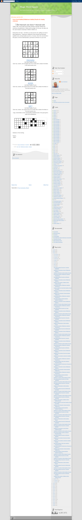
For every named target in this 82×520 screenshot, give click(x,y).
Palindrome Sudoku (24, 146)
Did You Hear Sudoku (58, 171)
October (55, 257)
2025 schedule (56, 140)
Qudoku (30, 146)
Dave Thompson (21, 144)
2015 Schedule (56, 125)
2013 (54, 497)
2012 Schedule (56, 121)
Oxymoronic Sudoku (58, 195)
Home (30, 184)
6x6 (19, 146)
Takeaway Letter (57, 215)
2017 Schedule (56, 128)
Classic (55, 164)
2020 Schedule (56, 132)
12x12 (55, 112)
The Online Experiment (58, 242)
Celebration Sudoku (57, 162)
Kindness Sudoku (57, 183)
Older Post (45, 184)
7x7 (54, 149)
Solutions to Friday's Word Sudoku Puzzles (62, 304)
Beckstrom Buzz (57, 233)
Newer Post (14, 184)
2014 (54, 496)
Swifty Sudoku (56, 214)
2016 (54, 493)
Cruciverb (55, 234)
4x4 (17, 146)
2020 (54, 487)
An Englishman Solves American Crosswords (62, 237)
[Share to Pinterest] (39, 144)
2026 (54, 249)
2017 (54, 492)
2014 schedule (56, 124)
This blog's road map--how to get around (61, 102)
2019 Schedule (56, 131)
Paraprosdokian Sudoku (58, 198)
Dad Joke (55, 168)
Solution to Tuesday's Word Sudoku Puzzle (62, 334)
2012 (54, 499)
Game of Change (57, 175)
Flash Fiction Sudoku (58, 172)
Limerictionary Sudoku (58, 187)
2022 (54, 484)
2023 (54, 483)
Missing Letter (56, 189)
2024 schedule (56, 138)
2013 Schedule (56, 122)
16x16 (55, 118)
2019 (54, 489)
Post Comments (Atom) (23, 187)
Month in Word (56, 190)
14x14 (55, 113)
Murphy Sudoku (57, 192)
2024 (54, 252)
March (55, 478)
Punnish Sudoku (57, 204)
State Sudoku (56, 211)
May (55, 264)
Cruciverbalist (56, 236)
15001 (55, 115)
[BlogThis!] (34, 144)
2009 (54, 503)
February (56, 480)
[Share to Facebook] (37, 144)
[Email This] (33, 144)
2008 (54, 505)
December (56, 254)
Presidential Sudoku (57, 201)
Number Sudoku (57, 193)
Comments (55, 73)
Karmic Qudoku (57, 180)
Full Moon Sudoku (57, 174)
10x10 (55, 110)
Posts (54, 71)
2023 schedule (56, 137)
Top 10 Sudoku (56, 217)
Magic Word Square (29, 7)
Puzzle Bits (56, 231)
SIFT (30, 106)
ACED (30, 83)
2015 (54, 494)
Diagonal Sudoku (57, 169)
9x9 (54, 152)
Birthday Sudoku (57, 159)
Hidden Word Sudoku (58, 178)
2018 (54, 490)
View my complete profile (56, 93)
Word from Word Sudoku (58, 218)
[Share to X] (36, 144)
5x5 (54, 146)
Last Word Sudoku (57, 184)
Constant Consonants (58, 165)
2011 (54, 500)
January (55, 481)
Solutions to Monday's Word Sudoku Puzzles (62, 272)
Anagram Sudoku (57, 158)
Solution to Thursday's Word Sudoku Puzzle (62, 313)
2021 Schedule (56, 134)
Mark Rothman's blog (58, 240)
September (56, 258)
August (55, 260)
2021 (54, 486)
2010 (54, 502)
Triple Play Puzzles (57, 239)
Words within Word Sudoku (59, 220)
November (56, 255)
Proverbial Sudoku (57, 202)
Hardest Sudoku (57, 177)
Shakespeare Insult (57, 207)
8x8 (54, 150)
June (55, 263)
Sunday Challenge (57, 212)
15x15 (55, 116)
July (55, 261)
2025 (54, 251)
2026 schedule (56, 141)
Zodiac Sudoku (56, 223)
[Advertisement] (30, 172)
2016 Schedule (56, 126)
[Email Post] (30, 144)
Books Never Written (58, 161)
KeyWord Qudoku (57, 181)
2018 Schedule (56, 129)
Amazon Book (56, 156)
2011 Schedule (56, 119)
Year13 (55, 221)
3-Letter (55, 143)
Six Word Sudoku (57, 208)
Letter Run (56, 186)
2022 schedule (56, 135)
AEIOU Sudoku (56, 155)
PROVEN (30, 60)
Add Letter (56, 153)
